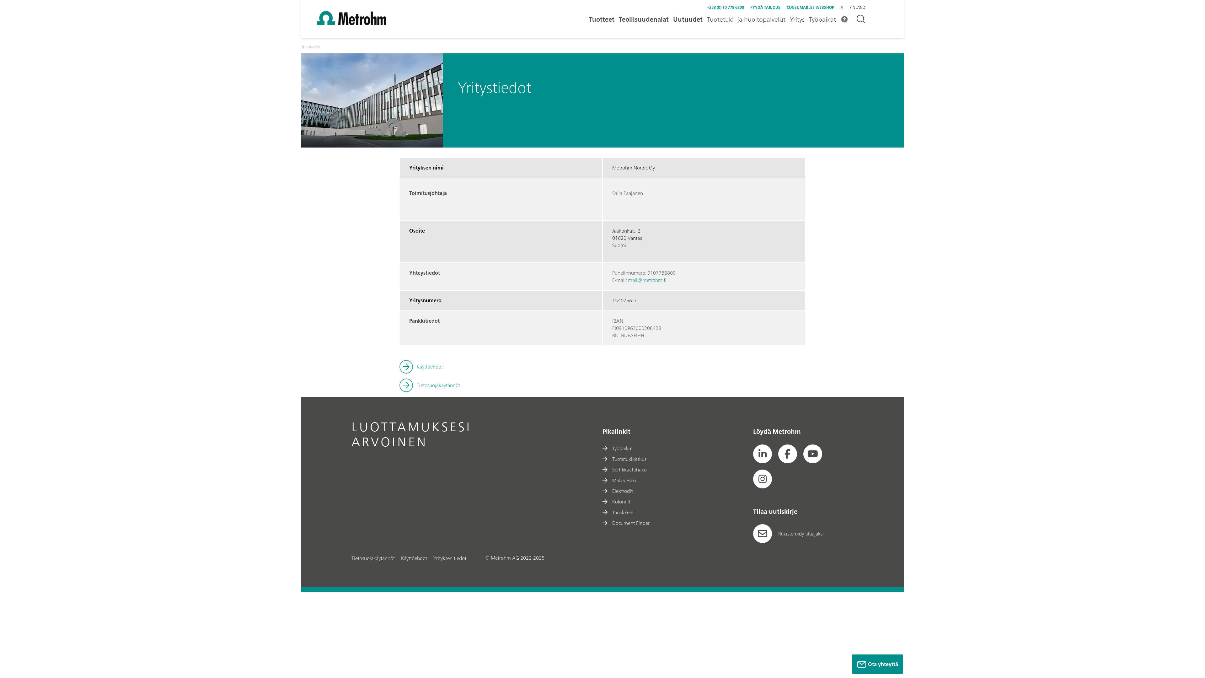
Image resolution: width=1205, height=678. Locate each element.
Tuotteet (601, 19)
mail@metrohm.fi (647, 280)
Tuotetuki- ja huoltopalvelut (746, 19)
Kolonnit (621, 501)
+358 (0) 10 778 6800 (725, 7)
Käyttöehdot (430, 366)
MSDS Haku (625, 480)
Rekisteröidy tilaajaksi (801, 533)
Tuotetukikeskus (629, 459)
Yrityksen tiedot (449, 558)
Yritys (797, 19)
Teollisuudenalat (644, 19)
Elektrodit (622, 491)
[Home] (351, 23)
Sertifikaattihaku (629, 469)
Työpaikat (822, 19)
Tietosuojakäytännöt (438, 385)
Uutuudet (688, 19)
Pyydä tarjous (765, 7)
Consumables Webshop (810, 7)
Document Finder (631, 523)
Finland (857, 7)
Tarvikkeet (623, 512)
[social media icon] (762, 453)
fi (842, 7)
